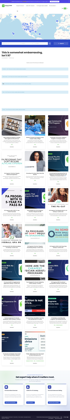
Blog (61, 417)
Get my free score (54, 1)
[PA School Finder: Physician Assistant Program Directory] (8, 6)
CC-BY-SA (68, 39)
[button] (67, 8)
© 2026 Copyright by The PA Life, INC (7, 417)
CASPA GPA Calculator (30, 5)
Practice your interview (10, 402)
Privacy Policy (15, 417)
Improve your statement (54, 402)
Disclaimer (7, 418)
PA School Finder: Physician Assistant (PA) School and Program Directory (48, 417)
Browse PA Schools (20, 5)
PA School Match (52, 5)
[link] (13, 394)
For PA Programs (50, 418)
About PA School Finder (58, 418)
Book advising (30, 402)
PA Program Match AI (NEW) (42, 5)
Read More (12, 146)
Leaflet (55, 39)
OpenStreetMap (62, 39)
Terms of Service (20, 417)
